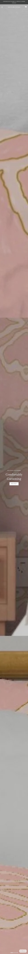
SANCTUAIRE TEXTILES (14, 7)
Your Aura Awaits (13, 483)
